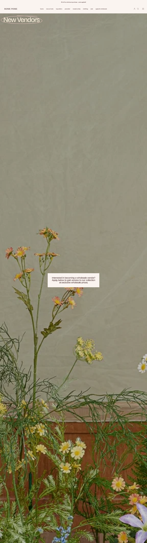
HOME (42, 9)
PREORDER (67, 9)
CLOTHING (85, 9)
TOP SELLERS (59, 9)
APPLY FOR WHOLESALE (101, 9)
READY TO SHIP (76, 9)
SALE (92, 9)
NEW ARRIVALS (49, 9)
